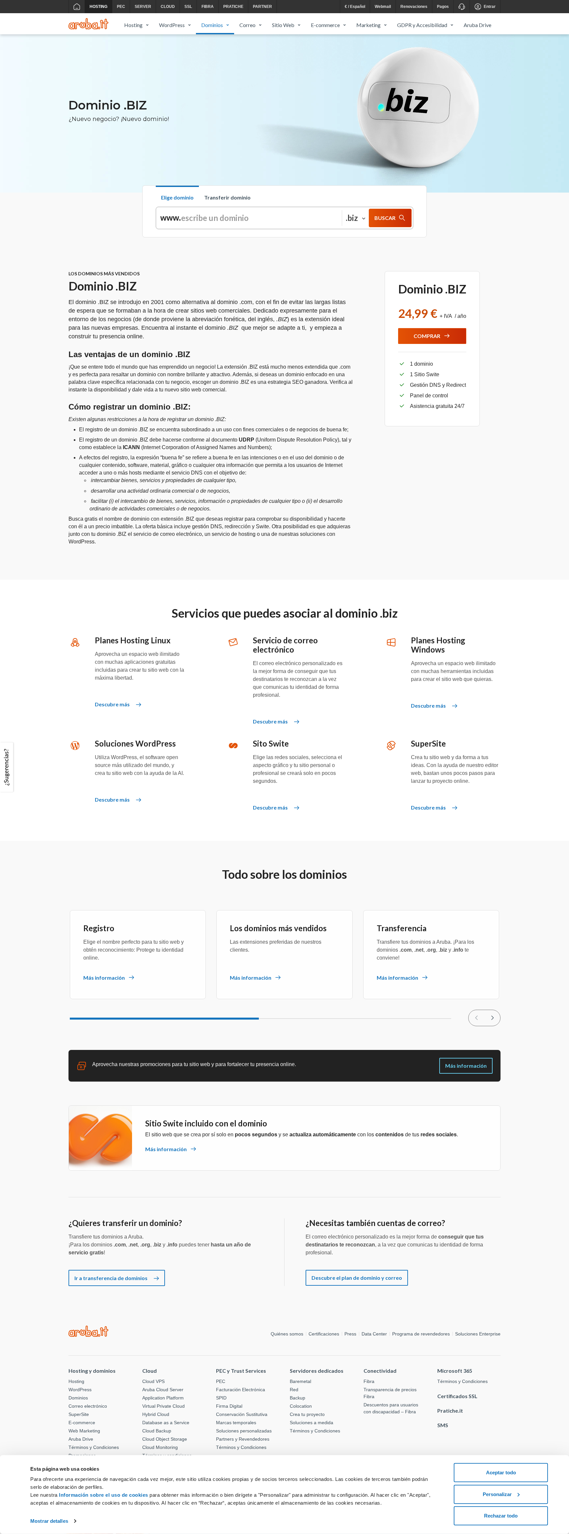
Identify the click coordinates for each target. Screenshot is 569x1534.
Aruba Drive (477, 25)
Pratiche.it (450, 1410)
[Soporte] (461, 6)
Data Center (374, 1333)
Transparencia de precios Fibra (390, 1393)
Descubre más (113, 704)
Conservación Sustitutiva (241, 1414)
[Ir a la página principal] (76, 6)
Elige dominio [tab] (177, 197)
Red (294, 1389)
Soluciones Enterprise (478, 1333)
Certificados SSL (457, 1396)
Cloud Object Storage (164, 1439)
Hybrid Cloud (155, 1414)
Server (143, 6)
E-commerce (325, 25)
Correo (247, 25)
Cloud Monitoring (160, 1447)
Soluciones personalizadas (244, 1430)
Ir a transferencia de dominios (111, 1278)
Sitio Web (283, 25)
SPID (221, 1397)
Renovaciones (413, 6)
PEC (121, 6)
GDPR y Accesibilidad (422, 25)
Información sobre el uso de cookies (103, 1495)
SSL (188, 6)
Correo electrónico (87, 1406)
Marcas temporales (236, 1422)
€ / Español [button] (355, 6)
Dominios (212, 25)
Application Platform (163, 1397)
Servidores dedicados (316, 1370)
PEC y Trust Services (241, 1370)
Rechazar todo (501, 1516)
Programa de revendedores (421, 1333)
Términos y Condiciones (93, 1447)
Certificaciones (324, 1333)
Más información (466, 1065)
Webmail (383, 6)
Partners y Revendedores (242, 1439)
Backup (297, 1397)
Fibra (208, 6)
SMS (442, 1425)
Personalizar (497, 1494)
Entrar (490, 6)
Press (350, 1333)
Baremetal (300, 1381)
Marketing (368, 25)
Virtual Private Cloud (163, 1406)
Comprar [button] (427, 336)
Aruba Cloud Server (162, 1389)
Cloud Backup (156, 1430)
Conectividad (380, 1370)
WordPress (172, 25)
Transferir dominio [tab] (227, 197)
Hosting (98, 6)
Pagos (443, 6)
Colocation (301, 1406)
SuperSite (78, 1414)
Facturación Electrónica (240, 1389)
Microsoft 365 (454, 1370)
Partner (262, 6)
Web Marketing (84, 1430)
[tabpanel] (284, 218)
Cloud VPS (153, 1381)
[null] (492, 1018)
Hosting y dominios (92, 1370)
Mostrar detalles (49, 1521)
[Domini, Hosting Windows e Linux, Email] (88, 23)
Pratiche (233, 6)
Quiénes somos (287, 1333)
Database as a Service (165, 1422)
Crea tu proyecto (307, 1414)
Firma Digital (229, 1406)
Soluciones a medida (311, 1422)
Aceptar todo (501, 1472)
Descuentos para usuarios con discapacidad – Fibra (391, 1408)
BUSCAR (384, 218)
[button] (7, 767)
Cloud (168, 6)
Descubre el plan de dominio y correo (357, 1277)
